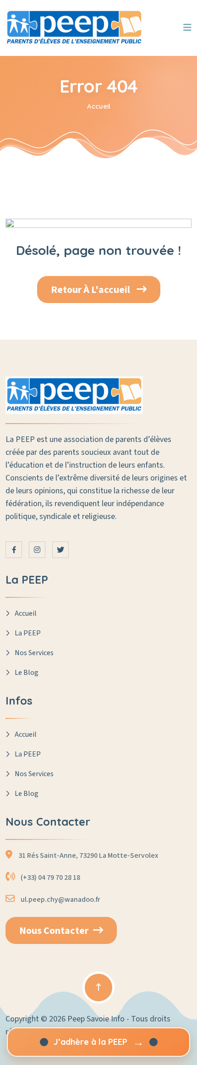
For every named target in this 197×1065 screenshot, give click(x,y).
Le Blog (26, 673)
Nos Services (34, 653)
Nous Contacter (53, 930)
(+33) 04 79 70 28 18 (50, 877)
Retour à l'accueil (91, 289)
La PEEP (28, 633)
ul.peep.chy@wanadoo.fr (60, 899)
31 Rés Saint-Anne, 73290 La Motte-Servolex (88, 855)
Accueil (98, 106)
